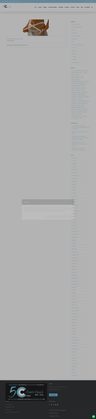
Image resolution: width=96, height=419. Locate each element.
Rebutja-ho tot (58, 216)
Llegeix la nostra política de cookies (56, 210)
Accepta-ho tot (68, 216)
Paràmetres (49, 216)
